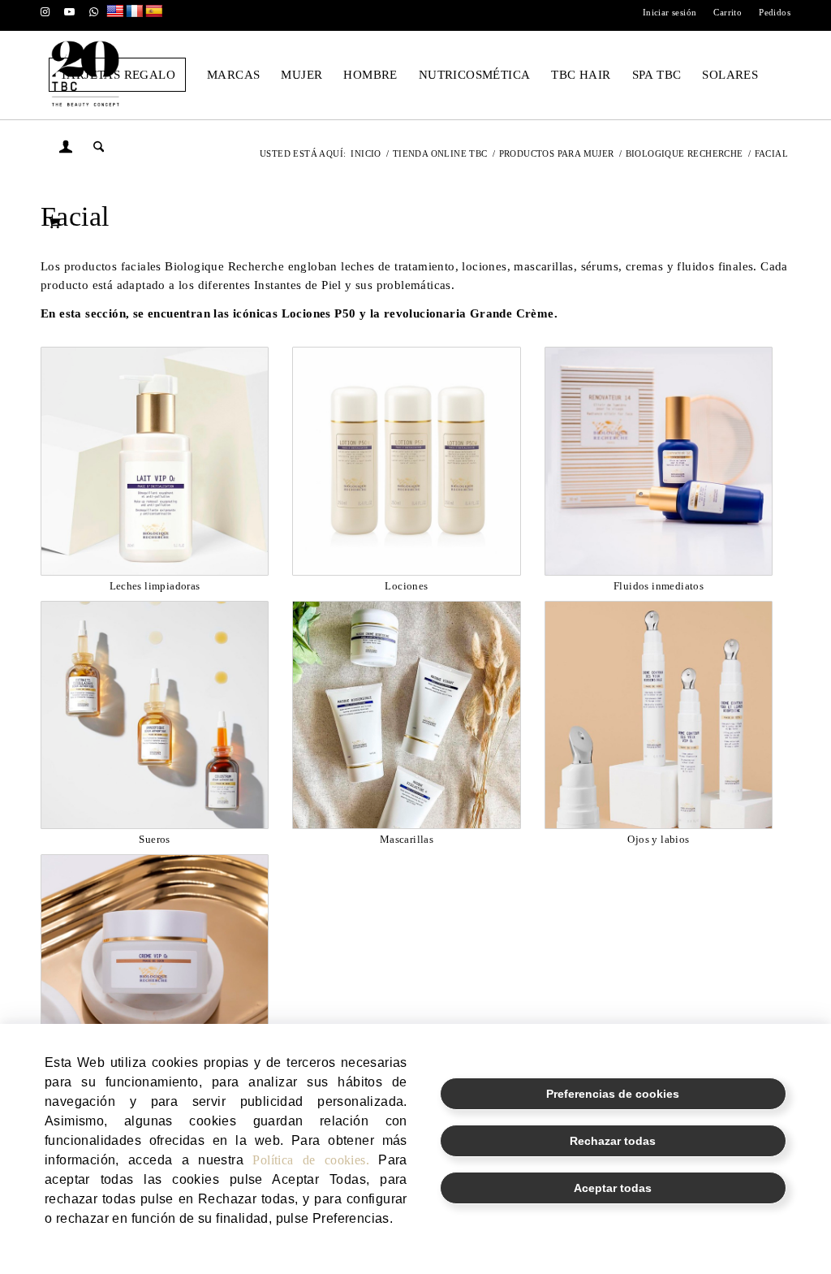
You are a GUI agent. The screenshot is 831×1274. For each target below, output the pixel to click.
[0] (54, 222)
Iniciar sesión (670, 12)
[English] (115, 11)
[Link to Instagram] (45, 12)
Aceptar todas (613, 1187)
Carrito (727, 12)
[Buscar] (98, 147)
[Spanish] (154, 11)
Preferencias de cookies (612, 1093)
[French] (135, 11)
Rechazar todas (613, 1140)
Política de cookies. (310, 1160)
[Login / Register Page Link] (66, 149)
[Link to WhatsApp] (94, 12)
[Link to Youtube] (69, 12)
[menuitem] (670, 12)
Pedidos (774, 12)
